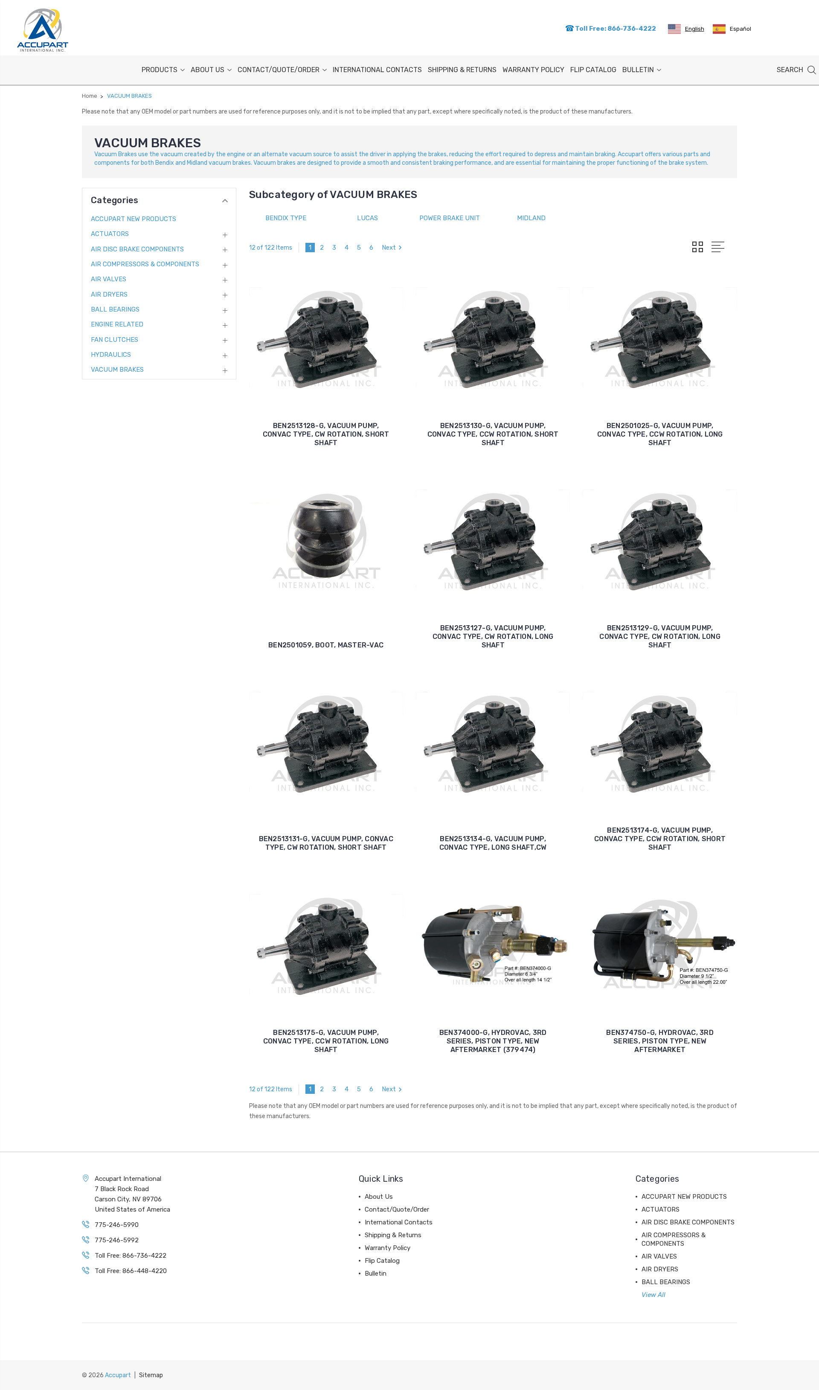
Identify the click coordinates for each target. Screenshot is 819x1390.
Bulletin (638, 70)
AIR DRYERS (109, 294)
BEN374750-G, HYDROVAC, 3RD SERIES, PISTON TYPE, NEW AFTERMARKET (660, 1041)
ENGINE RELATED (117, 324)
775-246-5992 (117, 1240)
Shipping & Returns (462, 70)
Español (740, 29)
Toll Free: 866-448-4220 (131, 1271)
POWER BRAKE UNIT (449, 218)
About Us (207, 70)
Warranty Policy (533, 70)
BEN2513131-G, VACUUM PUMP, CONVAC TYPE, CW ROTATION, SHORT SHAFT (326, 843)
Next (389, 247)
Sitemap (151, 1375)
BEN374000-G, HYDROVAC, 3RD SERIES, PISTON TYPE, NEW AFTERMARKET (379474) (493, 1041)
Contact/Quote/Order (278, 70)
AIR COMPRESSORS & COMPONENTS (145, 264)
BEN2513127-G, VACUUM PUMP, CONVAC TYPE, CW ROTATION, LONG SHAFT (493, 636)
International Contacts (377, 70)
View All (653, 1295)
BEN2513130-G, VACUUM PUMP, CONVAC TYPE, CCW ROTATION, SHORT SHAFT (493, 434)
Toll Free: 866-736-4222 (615, 28)
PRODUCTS (159, 70)
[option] (732, 29)
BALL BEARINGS (115, 309)
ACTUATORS (110, 234)
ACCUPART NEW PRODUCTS (133, 219)
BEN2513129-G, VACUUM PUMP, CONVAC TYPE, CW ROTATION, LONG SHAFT (659, 636)
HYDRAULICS (111, 354)
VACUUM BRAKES (117, 369)
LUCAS (367, 218)
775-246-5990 (117, 1225)
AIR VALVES (108, 279)
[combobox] (686, 29)
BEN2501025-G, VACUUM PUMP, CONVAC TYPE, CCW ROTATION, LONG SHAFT (660, 434)
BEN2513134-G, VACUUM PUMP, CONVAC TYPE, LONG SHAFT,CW (493, 843)
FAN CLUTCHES (114, 340)
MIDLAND (531, 218)
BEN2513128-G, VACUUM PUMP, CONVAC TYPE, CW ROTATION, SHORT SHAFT (326, 434)
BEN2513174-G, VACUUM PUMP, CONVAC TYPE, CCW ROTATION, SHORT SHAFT (660, 838)
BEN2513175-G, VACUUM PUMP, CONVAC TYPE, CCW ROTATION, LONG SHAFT (326, 1041)
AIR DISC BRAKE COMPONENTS (137, 249)
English (694, 29)
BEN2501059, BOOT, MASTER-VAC (325, 645)
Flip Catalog (593, 70)
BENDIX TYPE (285, 218)
